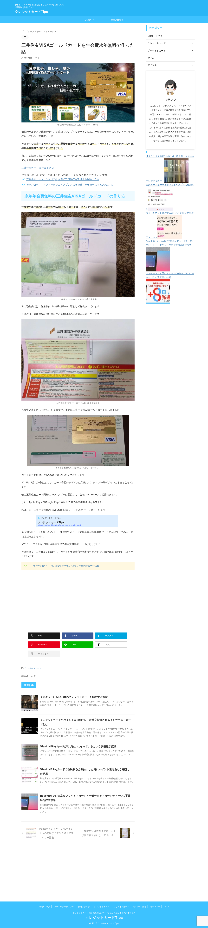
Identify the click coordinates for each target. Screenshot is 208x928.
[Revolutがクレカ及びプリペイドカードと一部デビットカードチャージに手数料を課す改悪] (158, 269)
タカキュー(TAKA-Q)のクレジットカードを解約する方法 (74, 697)
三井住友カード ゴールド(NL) (37, 167)
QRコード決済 (139, 906)
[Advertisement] (48, 599)
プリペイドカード (121, 906)
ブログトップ (91, 19)
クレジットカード (33, 668)
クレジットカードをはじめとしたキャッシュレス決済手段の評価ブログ (104, 913)
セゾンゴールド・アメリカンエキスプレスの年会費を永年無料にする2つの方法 (69, 184)
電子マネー (155, 906)
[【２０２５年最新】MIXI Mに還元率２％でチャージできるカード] (176, 180)
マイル (167, 906)
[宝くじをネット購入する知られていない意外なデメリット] (169, 237)
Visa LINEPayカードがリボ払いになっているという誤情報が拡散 (78, 746)
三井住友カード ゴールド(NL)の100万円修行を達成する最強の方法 (62, 179)
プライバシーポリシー (64, 906)
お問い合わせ (117, 19)
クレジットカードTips (31, 12)
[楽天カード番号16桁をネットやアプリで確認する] (160, 209)
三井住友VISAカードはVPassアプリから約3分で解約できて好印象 (65, 566)
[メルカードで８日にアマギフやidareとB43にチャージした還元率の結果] (158, 301)
